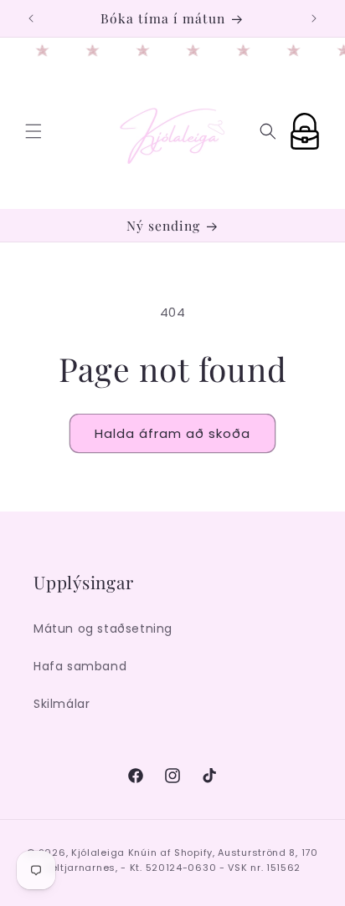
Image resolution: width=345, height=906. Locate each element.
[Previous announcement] (31, 18)
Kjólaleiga (98, 852)
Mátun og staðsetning (102, 628)
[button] (33, 131)
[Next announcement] (314, 18)
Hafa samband (79, 666)
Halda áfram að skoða (172, 433)
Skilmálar (61, 703)
